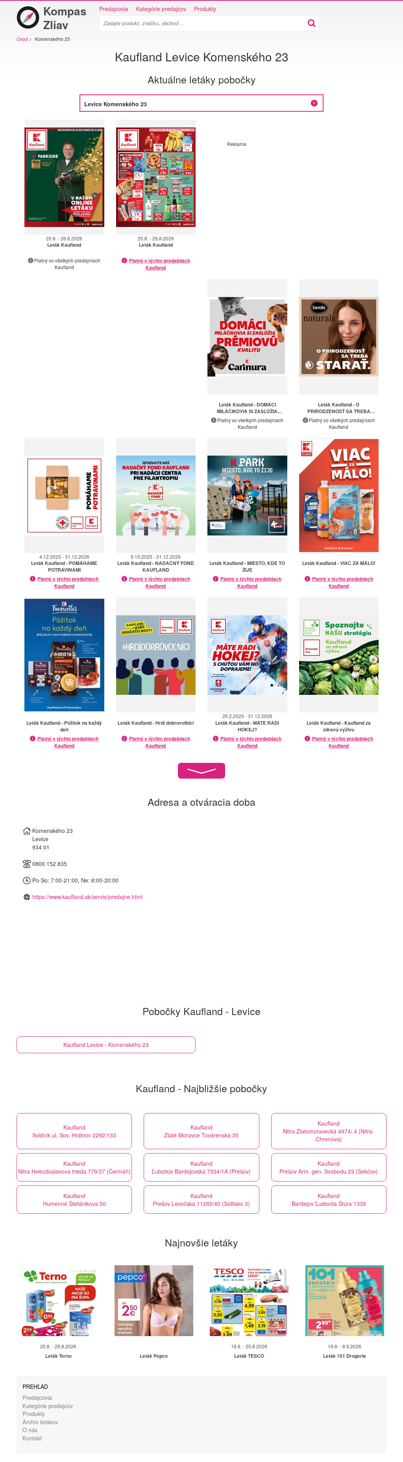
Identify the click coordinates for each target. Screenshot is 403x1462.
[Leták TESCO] (249, 1300)
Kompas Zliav (65, 17)
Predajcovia (113, 9)
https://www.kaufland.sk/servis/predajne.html (87, 897)
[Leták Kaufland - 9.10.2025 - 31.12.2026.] (156, 495)
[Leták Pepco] (154, 1300)
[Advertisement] (293, 202)
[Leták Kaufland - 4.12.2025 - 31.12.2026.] (64, 495)
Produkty (205, 9)
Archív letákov (40, 1422)
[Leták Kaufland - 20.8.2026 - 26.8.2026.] (64, 177)
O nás (29, 1429)
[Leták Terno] (58, 1300)
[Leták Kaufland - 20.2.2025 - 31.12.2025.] (247, 655)
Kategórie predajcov (161, 9)
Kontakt (32, 1438)
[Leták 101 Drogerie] (344, 1300)
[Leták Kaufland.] (247, 337)
